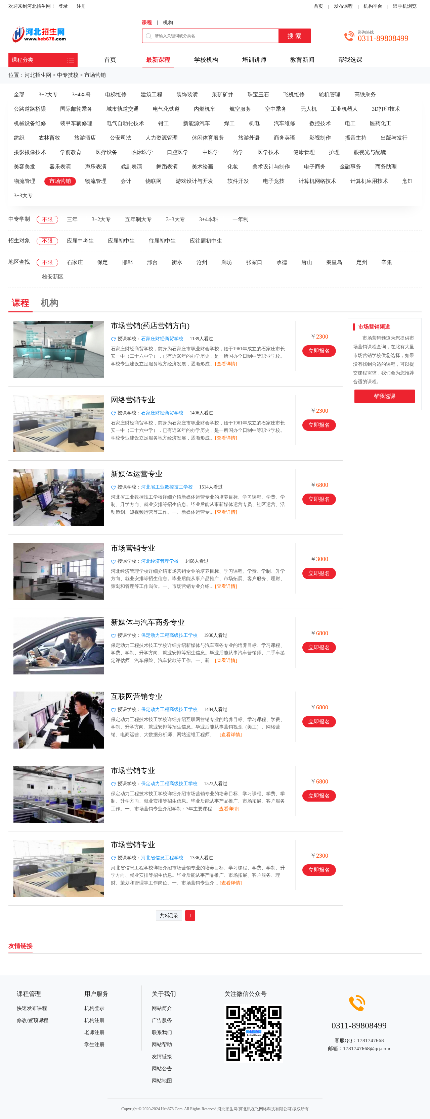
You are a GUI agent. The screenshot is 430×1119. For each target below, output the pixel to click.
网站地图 (162, 1080)
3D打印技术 (386, 109)
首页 (318, 6)
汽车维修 (284, 123)
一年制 (240, 219)
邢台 (152, 262)
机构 (168, 22)
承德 (281, 262)
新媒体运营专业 (137, 474)
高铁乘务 (365, 94)
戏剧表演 (131, 166)
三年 (72, 219)
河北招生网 (38, 75)
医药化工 (380, 123)
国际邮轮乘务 (76, 109)
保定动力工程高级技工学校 (169, 635)
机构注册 (94, 1020)
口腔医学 (177, 152)
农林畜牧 (49, 138)
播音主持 (356, 138)
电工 (350, 123)
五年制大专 (138, 219)
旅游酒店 (85, 138)
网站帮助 (162, 1044)
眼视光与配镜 (370, 152)
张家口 (254, 262)
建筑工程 (151, 94)
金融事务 (350, 166)
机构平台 (372, 6)
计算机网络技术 (317, 181)
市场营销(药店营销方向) (150, 325)
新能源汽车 (196, 123)
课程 (147, 22)
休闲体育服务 (208, 138)
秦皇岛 (334, 262)
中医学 (211, 152)
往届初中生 (162, 241)
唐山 (306, 262)
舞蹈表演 (167, 166)
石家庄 (75, 262)
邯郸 (127, 262)
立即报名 (319, 351)
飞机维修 (294, 94)
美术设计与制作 (271, 166)
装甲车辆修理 (76, 123)
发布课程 (343, 6)
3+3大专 (23, 195)
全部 (19, 94)
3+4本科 (81, 94)
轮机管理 (329, 94)
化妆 (232, 166)
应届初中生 (121, 241)
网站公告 (162, 1068)
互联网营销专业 (137, 696)
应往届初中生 (206, 241)
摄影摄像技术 (30, 152)
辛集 (386, 262)
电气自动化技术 (125, 123)
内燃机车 (204, 109)
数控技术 (320, 123)
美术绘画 (202, 166)
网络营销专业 (133, 400)
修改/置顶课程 (32, 1020)
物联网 (153, 181)
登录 (63, 6)
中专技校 (68, 75)
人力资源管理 (161, 138)
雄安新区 (52, 276)
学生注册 (94, 1044)
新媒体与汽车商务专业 (148, 622)
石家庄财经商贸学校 (162, 338)
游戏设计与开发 (194, 181)
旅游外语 (249, 138)
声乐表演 (95, 166)
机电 (254, 123)
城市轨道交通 (122, 109)
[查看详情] (226, 363)
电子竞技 (274, 181)
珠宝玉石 (258, 94)
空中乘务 (276, 109)
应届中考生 (80, 241)
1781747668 (370, 1040)
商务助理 (386, 166)
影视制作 (320, 138)
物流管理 (24, 181)
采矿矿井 (222, 94)
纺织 (19, 138)
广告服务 (162, 1020)
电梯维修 (116, 94)
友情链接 (162, 1056)
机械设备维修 (30, 123)
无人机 (309, 109)
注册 (81, 6)
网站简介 (162, 1008)
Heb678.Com (171, 1109)
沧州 (202, 262)
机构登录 (94, 1008)
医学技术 (268, 152)
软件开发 (238, 181)
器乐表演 (60, 166)
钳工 (163, 123)
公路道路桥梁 (30, 109)
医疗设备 (106, 152)
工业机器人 (344, 109)
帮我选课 (384, 396)
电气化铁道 (166, 109)
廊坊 (226, 262)
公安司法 (120, 138)
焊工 (229, 123)
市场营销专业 (133, 548)
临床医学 (142, 152)
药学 (238, 152)
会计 (126, 181)
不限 (47, 219)
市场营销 (95, 75)
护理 (334, 152)
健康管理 (304, 152)
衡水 (177, 262)
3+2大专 (48, 94)
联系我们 (162, 1032)
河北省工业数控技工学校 (167, 487)
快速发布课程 (32, 1008)
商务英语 (284, 138)
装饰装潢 (187, 94)
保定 (102, 262)
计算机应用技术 (369, 181)
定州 (361, 262)
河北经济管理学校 (160, 561)
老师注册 (94, 1032)
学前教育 (71, 152)
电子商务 (315, 166)
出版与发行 (394, 138)
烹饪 (407, 181)
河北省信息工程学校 (162, 857)
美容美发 (24, 166)
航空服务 (240, 109)
